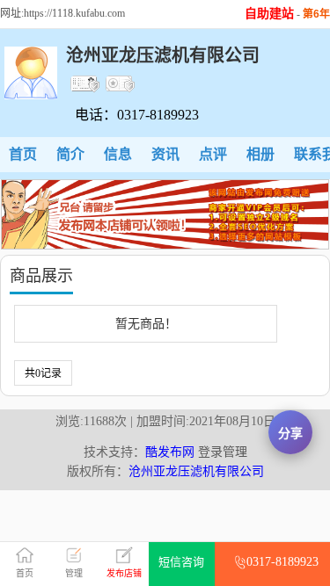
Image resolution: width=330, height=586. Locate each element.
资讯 (165, 154)
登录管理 (222, 452)
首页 (23, 154)
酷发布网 (169, 452)
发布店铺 (124, 573)
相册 (260, 154)
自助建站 (269, 13)
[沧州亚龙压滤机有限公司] (30, 95)
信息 (118, 154)
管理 (74, 573)
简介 (70, 154)
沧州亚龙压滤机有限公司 (196, 471)
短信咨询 (181, 561)
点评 (213, 154)
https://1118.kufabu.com (74, 13)
